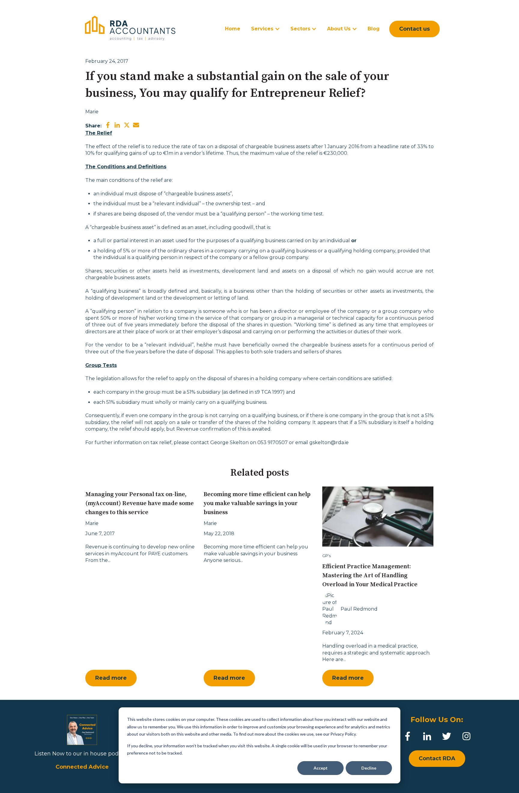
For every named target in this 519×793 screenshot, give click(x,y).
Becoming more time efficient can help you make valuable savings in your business (257, 503)
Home (232, 29)
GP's (326, 556)
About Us (339, 29)
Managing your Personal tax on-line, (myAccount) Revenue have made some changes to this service (139, 503)
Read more (111, 678)
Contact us (414, 29)
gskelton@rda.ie (329, 442)
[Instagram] (466, 736)
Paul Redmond (359, 609)
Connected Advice (82, 767)
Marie (92, 111)
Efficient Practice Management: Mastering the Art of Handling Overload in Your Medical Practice (369, 575)
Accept (321, 767)
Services (262, 29)
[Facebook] (407, 736)
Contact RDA (437, 758)
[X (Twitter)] (447, 736)
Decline (368, 767)
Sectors (300, 29)
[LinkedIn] (427, 736)
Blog (374, 29)
